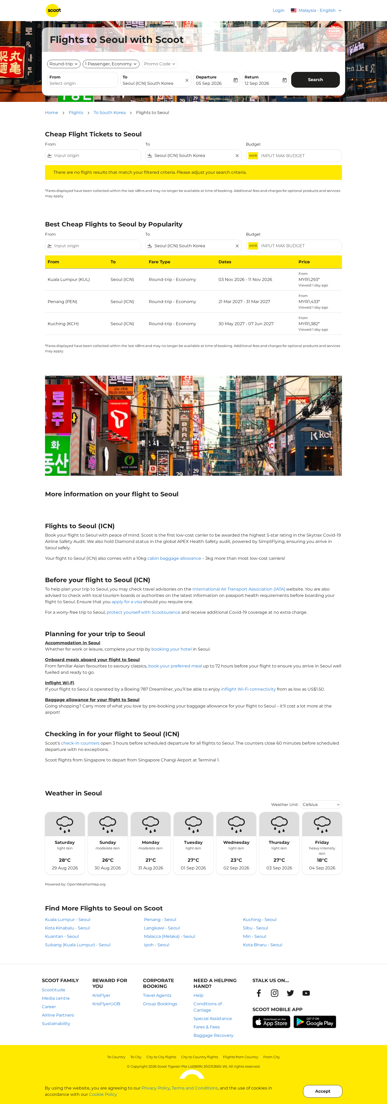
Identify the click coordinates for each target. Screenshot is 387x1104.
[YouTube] (306, 993)
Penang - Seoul (160, 919)
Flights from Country (240, 1057)
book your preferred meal (175, 666)
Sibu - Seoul (255, 927)
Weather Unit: (285, 804)
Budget (253, 144)
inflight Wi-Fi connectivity (248, 689)
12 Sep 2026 (257, 83)
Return (252, 77)
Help (199, 995)
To (125, 77)
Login (279, 10)
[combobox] (82, 83)
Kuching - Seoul (259, 919)
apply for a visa (127, 601)
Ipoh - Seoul (156, 944)
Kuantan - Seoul (62, 936)
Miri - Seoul (254, 936)
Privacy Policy (156, 1088)
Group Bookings (160, 1003)
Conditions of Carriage (208, 1007)
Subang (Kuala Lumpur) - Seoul (78, 944)
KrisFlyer (101, 995)
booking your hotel (171, 649)
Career (49, 1006)
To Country (116, 1057)
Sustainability (56, 1023)
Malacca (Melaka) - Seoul (169, 936)
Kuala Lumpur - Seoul (67, 919)
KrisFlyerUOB (106, 1003)
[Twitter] (290, 993)
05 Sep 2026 (209, 83)
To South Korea (110, 112)
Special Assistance (213, 1018)
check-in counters (80, 743)
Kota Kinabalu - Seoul (67, 927)
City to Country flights (199, 1057)
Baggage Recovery (214, 1035)
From (55, 77)
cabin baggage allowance (174, 558)
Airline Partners (58, 1015)
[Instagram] (274, 993)
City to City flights (161, 1057)
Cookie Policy (103, 1094)
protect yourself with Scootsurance (143, 612)
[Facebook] (258, 993)
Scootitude (53, 989)
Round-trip (61, 63)
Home (51, 112)
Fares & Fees (207, 1026)
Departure (206, 77)
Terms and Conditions (195, 1088)
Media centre (56, 998)
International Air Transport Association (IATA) (238, 589)
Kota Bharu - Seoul (262, 944)
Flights (76, 112)
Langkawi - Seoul (162, 927)
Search (315, 79)
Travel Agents (157, 995)
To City (135, 1057)
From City (271, 1057)
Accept (322, 1091)
